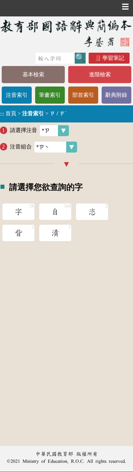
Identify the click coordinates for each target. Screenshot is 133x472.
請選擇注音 (23, 130)
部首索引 (83, 95)
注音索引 (17, 95)
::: (2, 114)
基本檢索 (33, 74)
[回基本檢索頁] (66, 33)
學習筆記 (113, 58)
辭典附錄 (116, 95)
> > (33, 113)
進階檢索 (100, 74)
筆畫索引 (50, 95)
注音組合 (21, 146)
